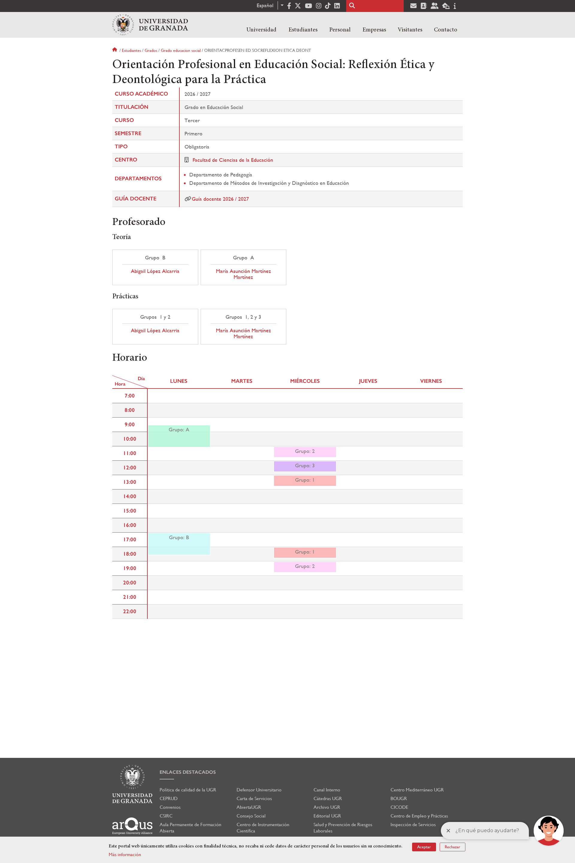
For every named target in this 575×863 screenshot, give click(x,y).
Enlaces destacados (188, 772)
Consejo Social (251, 816)
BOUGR (399, 798)
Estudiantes (302, 30)
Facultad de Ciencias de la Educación (233, 160)
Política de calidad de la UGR (188, 790)
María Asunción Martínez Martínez (243, 274)
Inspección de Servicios (413, 824)
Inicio (115, 50)
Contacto (445, 30)
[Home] (150, 24)
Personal (340, 30)
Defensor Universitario (259, 790)
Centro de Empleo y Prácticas (419, 816)
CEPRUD (169, 798)
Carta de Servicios (254, 798)
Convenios (170, 807)
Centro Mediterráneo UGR (417, 790)
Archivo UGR (327, 807)
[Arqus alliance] (132, 826)
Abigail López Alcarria (155, 271)
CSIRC (166, 816)
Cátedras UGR (328, 798)
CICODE (399, 807)
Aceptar (424, 846)
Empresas (374, 30)
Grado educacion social (181, 50)
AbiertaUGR (249, 807)
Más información (125, 854)
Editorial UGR (327, 816)
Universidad (261, 30)
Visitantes (410, 30)
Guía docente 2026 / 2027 (220, 199)
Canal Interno (327, 790)
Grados (151, 50)
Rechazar (452, 846)
